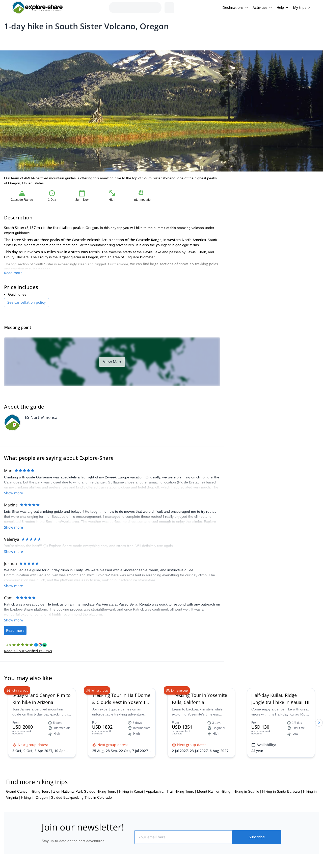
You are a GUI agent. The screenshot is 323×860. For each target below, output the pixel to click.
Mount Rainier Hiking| (214, 822)
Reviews (102, 39)
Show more (13, 493)
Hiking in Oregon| (35, 828)
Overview (9, 39)
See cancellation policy (26, 302)
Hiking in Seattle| (247, 822)
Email (238, 199)
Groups (51, 39)
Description (31, 39)
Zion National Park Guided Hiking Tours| (85, 822)
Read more (13, 272)
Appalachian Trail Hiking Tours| (171, 822)
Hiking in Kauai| (132, 822)
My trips (299, 7)
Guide (85, 39)
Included (68, 39)
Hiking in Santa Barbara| (282, 822)
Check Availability (273, 224)
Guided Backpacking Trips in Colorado (81, 828)
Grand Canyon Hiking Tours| (29, 822)
